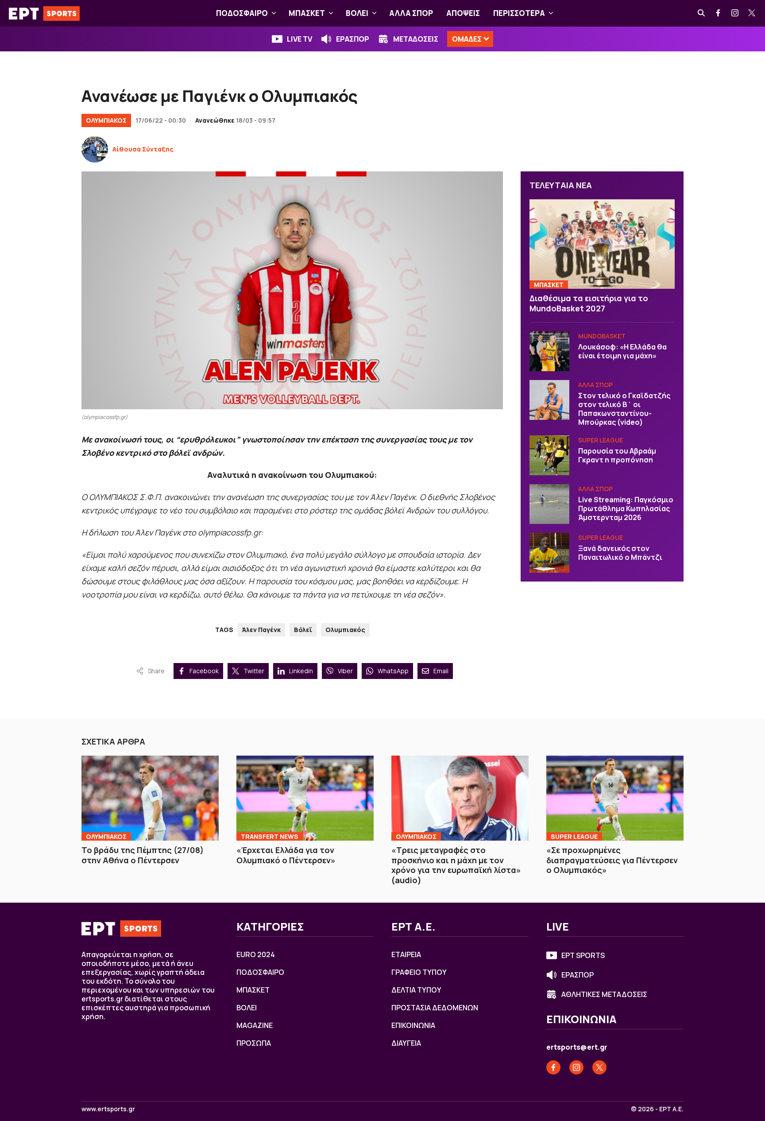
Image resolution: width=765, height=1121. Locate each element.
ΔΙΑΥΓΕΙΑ (406, 1043)
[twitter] (752, 13)
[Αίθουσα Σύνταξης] (94, 149)
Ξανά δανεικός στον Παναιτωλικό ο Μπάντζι (620, 552)
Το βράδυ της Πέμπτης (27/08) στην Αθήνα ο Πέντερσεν (142, 855)
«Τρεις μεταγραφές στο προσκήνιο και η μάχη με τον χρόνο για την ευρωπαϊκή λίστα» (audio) (456, 865)
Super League (600, 440)
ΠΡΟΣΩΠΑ (253, 1043)
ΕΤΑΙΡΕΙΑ (406, 954)
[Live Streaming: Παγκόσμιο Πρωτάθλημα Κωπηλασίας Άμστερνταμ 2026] (549, 504)
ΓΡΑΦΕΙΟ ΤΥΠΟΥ (419, 972)
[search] (702, 13)
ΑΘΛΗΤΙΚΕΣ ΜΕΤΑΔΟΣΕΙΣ (604, 994)
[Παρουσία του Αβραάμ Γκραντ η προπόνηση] (549, 455)
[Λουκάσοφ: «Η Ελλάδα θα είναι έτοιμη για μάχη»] (549, 351)
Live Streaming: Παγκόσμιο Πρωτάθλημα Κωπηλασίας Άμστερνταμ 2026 (625, 508)
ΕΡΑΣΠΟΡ (352, 39)
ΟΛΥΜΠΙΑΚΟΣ (106, 120)
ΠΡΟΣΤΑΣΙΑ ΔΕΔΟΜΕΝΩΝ (434, 1007)
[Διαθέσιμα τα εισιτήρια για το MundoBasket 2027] (602, 244)
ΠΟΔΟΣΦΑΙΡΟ (242, 13)
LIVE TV (299, 39)
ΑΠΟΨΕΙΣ (463, 13)
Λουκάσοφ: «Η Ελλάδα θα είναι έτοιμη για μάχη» (622, 351)
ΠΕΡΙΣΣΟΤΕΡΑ (519, 13)
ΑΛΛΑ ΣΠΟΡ (411, 13)
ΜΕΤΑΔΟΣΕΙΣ (415, 39)
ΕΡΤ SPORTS (583, 955)
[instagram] (735, 13)
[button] (274, 13)
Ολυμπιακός (345, 629)
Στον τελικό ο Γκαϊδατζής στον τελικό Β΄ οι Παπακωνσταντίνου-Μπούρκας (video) (624, 409)
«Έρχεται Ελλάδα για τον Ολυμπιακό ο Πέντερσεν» (286, 855)
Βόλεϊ (303, 629)
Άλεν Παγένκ (261, 629)
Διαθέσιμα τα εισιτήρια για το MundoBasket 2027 (588, 303)
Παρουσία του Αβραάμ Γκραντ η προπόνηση (617, 455)
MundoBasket (602, 336)
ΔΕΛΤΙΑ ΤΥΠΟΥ (416, 990)
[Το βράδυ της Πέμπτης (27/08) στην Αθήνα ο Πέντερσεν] (150, 798)
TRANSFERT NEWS (269, 836)
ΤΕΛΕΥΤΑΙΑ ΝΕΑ (560, 185)
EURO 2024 (255, 954)
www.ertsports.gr (108, 1109)
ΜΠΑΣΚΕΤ (307, 13)
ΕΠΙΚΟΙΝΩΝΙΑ (413, 1025)
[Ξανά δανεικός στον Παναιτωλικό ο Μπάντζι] (549, 553)
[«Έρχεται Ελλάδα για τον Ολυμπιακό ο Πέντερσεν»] (305, 798)
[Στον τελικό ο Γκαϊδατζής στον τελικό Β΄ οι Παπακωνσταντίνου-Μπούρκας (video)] (549, 400)
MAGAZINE (254, 1025)
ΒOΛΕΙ (357, 13)
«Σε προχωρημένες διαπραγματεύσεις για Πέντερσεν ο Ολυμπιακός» (612, 860)
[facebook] (718, 13)
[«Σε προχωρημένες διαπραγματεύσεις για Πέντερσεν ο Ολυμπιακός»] (615, 798)
